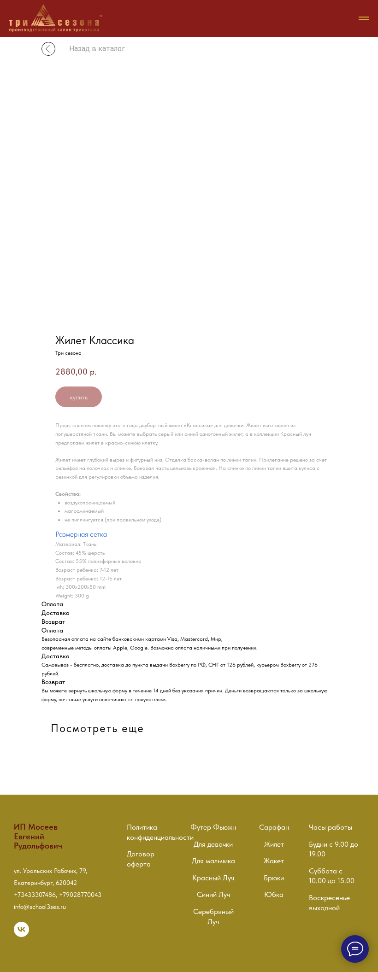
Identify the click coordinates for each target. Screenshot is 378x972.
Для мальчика (213, 860)
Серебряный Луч (213, 916)
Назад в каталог (97, 48)
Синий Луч (213, 894)
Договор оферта (140, 858)
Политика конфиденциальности (160, 832)
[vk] (21, 934)
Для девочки (213, 844)
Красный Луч (213, 877)
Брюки (274, 877)
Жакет (274, 860)
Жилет (274, 844)
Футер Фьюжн (213, 827)
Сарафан (274, 827)
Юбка (274, 894)
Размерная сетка (81, 534)
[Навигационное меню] (364, 18)
